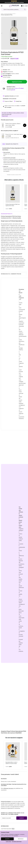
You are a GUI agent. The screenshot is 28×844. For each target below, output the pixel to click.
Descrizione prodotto (6, 213)
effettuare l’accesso (8, 788)
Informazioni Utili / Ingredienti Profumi (11, 273)
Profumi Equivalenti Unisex (9, 13)
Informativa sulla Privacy (17, 841)
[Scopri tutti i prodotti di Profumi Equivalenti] (1, 6)
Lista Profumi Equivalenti (6, 828)
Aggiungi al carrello (17, 81)
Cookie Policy (8, 841)
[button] (2, 197)
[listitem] (13, 197)
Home (2, 13)
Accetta (7, 838)
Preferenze (20, 838)
